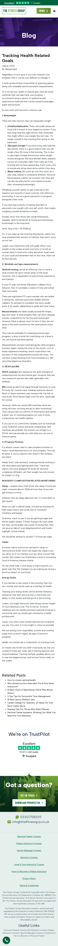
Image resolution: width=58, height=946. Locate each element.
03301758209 (30, 817)
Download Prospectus (28, 802)
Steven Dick (11, 69)
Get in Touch (28, 795)
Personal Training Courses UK (17, 930)
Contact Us (49, 933)
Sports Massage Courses (29, 850)
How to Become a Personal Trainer (29, 936)
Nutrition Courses (29, 857)
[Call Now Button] (6, 940)
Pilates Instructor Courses (29, 843)
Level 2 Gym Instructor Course (29, 864)
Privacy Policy (29, 878)
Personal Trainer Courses (29, 836)
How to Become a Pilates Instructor (29, 871)
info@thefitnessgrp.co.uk (30, 822)
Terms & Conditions (29, 885)
